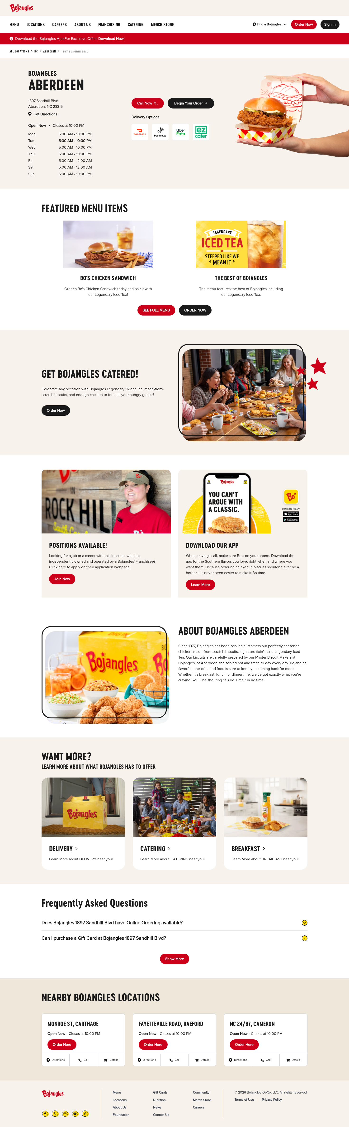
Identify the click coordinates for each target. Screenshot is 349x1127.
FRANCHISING (109, 24)
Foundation (121, 1115)
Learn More (200, 584)
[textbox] (70, 39)
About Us (120, 1107)
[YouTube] (75, 1114)
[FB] (45, 1114)
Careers (199, 1107)
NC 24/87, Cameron (252, 1023)
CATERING (135, 24)
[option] (108, 259)
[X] (55, 1114)
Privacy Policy (272, 1100)
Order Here (62, 1044)
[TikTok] (85, 1114)
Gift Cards (160, 1092)
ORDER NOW (195, 310)
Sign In (330, 24)
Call (86, 1060)
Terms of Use (244, 1100)
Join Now (62, 579)
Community (201, 1092)
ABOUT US (82, 24)
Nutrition (159, 1100)
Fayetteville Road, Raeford (171, 1023)
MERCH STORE (162, 24)
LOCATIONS (36, 24)
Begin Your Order (188, 103)
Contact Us (161, 1115)
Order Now (304, 24)
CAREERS (59, 24)
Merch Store (202, 1100)
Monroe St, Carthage (73, 1023)
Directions (58, 1060)
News (157, 1107)
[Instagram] (65, 1114)
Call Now (144, 103)
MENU (14, 24)
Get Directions (45, 114)
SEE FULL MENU (156, 310)
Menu (117, 1092)
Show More (174, 959)
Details (113, 1060)
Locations (120, 1100)
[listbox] (174, 259)
